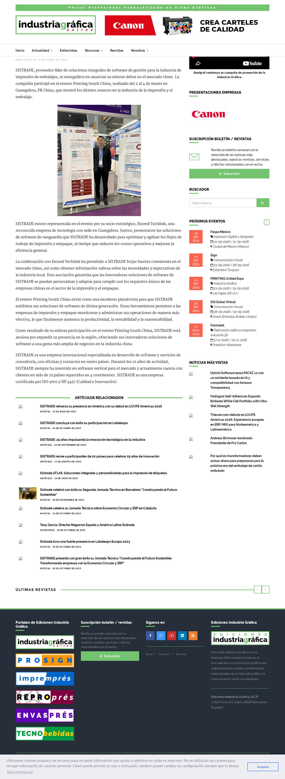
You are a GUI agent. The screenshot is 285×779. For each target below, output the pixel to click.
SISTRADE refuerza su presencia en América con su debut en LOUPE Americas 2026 (101, 406)
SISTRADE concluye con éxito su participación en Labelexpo (84, 423)
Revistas (117, 50)
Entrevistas (68, 50)
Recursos (92, 50)
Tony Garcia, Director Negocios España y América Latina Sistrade (87, 525)
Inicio (20, 50)
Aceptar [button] (263, 767)
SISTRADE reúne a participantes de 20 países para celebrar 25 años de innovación (99, 456)
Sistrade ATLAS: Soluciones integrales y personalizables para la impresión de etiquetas (103, 473)
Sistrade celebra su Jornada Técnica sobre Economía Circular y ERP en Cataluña (98, 508)
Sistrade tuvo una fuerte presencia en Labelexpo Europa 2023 (85, 541)
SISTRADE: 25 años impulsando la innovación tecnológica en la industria (92, 439)
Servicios (181, 654)
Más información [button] (20, 772)
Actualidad (41, 50)
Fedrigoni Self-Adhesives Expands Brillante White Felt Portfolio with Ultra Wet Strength (238, 401)
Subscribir (231, 174)
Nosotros (138, 50)
